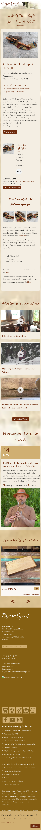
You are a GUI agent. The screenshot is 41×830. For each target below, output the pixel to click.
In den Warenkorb (13, 188)
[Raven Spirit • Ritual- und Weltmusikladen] (10, 4)
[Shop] (5, 710)
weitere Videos (22, 419)
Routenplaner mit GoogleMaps (14, 647)
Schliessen (35, 826)
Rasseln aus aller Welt (11, 734)
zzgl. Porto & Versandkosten (25, 181)
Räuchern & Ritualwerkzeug (13, 737)
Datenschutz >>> (8, 669)
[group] (20, 571)
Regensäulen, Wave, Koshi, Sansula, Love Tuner (19, 768)
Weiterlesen (9, 132)
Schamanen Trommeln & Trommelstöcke (17, 731)
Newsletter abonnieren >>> (11, 663)
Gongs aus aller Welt (10, 747)
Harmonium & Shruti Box (12, 771)
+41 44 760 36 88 (11, 655)
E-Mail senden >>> (8, 658)
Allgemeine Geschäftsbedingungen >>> (16, 671)
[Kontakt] (26, 710)
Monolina (22, 235)
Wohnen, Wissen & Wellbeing (13, 781)
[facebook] (6, 719)
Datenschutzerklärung (9, 822)
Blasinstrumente (9, 778)
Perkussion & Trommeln (12, 774)
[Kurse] (12, 710)
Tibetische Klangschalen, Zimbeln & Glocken (19, 751)
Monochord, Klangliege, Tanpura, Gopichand (19, 764)
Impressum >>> (7, 666)
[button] (12, 601)
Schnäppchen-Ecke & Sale (12, 785)
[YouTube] (12, 719)
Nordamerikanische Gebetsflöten (15, 741)
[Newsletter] (19, 710)
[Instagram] (19, 719)
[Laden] (33, 710)
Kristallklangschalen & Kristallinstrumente (18, 758)
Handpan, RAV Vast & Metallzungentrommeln (19, 744)
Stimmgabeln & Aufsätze (12, 754)
